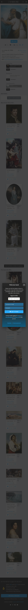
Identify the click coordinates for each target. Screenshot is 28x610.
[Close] (24, 285)
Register (9, 323)
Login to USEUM (14, 311)
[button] (14, 298)
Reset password (17, 323)
